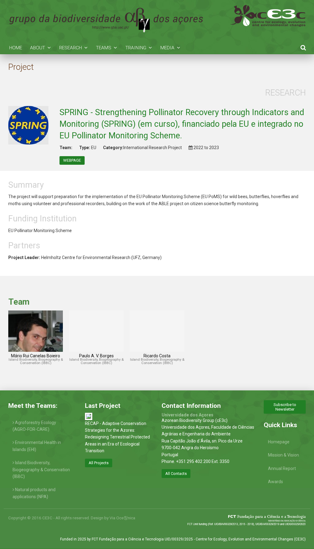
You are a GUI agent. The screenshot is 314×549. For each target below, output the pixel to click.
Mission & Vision (283, 455)
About (37, 48)
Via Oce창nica (122, 517)
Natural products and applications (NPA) (34, 493)
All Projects (99, 463)
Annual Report (282, 468)
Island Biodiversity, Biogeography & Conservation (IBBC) (41, 469)
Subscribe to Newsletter (285, 407)
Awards (275, 481)
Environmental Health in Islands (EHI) (37, 446)
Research (70, 48)
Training (135, 48)
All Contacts (176, 473)
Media (167, 48)
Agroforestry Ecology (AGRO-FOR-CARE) (34, 426)
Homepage (278, 441)
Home (15, 48)
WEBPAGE (72, 160)
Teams (103, 48)
